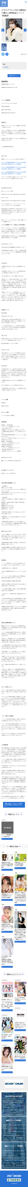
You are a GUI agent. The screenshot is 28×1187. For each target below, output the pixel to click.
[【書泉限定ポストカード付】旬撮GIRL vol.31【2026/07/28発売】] (7, 887)
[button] (2, 30)
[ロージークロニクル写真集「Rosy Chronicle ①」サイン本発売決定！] (21, 1047)
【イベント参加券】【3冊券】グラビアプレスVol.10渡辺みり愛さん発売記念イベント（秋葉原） (13, 168)
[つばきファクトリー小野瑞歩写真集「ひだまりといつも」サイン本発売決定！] (7, 1059)
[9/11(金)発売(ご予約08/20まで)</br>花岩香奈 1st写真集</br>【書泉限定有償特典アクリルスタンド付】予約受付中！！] (7, 952)
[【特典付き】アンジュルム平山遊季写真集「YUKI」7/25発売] (21, 860)
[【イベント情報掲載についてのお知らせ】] (7, 829)
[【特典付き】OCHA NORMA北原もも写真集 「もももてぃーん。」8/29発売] (7, 918)
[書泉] (14, 1175)
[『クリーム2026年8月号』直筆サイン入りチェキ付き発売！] (21, 991)
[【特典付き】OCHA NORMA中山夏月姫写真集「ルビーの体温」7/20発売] (7, 861)
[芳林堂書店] (14, 1179)
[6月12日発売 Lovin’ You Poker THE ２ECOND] (7, 1027)
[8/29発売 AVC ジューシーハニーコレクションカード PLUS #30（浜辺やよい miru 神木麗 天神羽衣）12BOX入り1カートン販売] (7, 995)
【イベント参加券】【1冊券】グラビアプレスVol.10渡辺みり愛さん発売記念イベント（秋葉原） (13, 163)
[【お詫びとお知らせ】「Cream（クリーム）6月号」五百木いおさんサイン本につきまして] (21, 1019)
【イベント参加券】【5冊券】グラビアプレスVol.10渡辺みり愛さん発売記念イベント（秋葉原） (13, 172)
